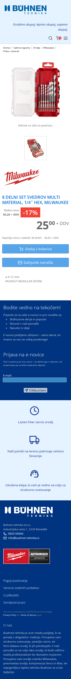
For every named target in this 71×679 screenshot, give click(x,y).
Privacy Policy (9, 615)
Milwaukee (48, 47)
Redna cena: (11, 210)
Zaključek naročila (38, 262)
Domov (7, 47)
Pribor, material (11, 51)
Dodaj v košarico (37, 249)
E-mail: (7, 375)
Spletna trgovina (22, 47)
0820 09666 (13, 533)
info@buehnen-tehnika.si (21, 538)
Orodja (36, 47)
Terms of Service (28, 615)
